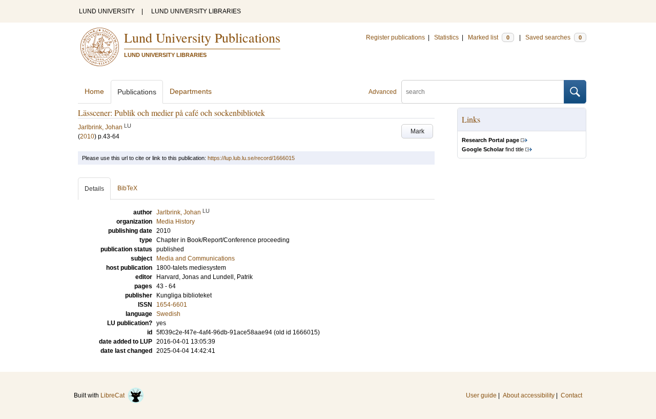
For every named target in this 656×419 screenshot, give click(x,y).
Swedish (168, 313)
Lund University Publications (202, 37)
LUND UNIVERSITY (107, 11)
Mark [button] (417, 131)
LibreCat (114, 395)
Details (94, 188)
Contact (571, 395)
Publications (136, 92)
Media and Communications (195, 258)
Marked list (488, 37)
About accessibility (529, 395)
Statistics (446, 37)
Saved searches (553, 37)
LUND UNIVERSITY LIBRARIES (196, 11)
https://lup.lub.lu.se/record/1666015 (251, 158)
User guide (481, 395)
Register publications (395, 37)
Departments (191, 91)
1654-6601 (171, 304)
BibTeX (127, 188)
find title (493, 149)
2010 (87, 136)
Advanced (382, 91)
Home (94, 91)
